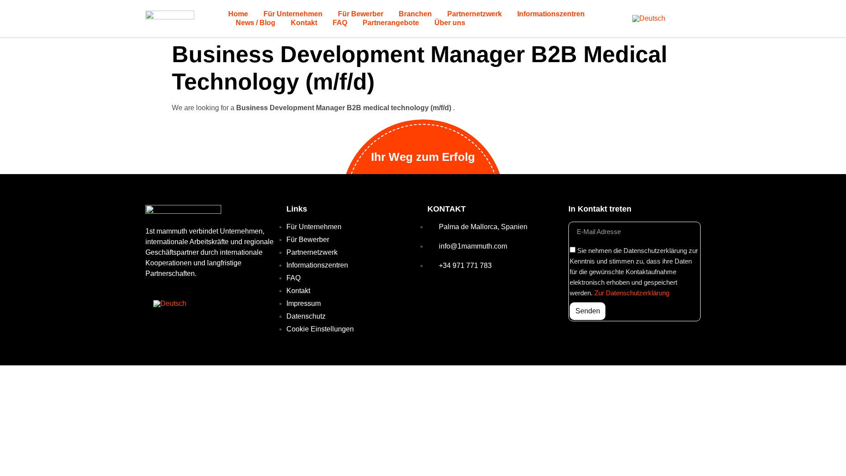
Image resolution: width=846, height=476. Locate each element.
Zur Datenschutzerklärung (631, 293)
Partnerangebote (391, 22)
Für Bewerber (360, 14)
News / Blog (255, 22)
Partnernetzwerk (474, 14)
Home (238, 14)
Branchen (415, 14)
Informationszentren (551, 14)
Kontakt (304, 22)
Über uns (449, 22)
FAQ (340, 22)
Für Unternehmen (293, 14)
